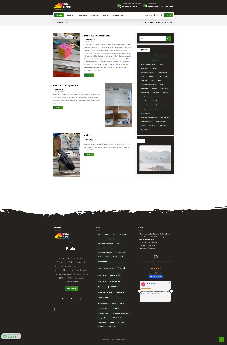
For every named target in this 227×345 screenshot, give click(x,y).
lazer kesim (144, 80)
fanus (161, 64)
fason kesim (144, 68)
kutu (166, 76)
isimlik (159, 76)
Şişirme (143, 125)
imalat (143, 76)
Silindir (157, 105)
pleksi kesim (156, 92)
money (159, 80)
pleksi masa (157, 96)
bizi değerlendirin (155, 276)
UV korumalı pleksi (145, 113)
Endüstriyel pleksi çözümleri (148, 64)
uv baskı (157, 109)
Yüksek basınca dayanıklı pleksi (149, 117)
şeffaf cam (152, 125)
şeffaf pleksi (144, 129)
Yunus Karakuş (151, 283)
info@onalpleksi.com (147, 240)
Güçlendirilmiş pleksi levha (147, 72)
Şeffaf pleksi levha (161, 121)
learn (152, 80)
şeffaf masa (163, 125)
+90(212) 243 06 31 (150, 242)
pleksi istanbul (145, 92)
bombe (150, 56)
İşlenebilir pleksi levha (146, 121)
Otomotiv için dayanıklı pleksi (148, 84)
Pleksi (161, 84)
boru (158, 56)
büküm (143, 60)
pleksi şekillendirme (146, 105)
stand (164, 105)
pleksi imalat (164, 88)
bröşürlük (165, 56)
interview (151, 76)
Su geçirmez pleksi (146, 109)
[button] (154, 15)
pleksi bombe (144, 88)
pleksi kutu (166, 92)
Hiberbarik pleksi (163, 72)
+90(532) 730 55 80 (149, 248)
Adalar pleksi (89, 139)
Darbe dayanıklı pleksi (154, 60)
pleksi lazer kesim (145, 96)
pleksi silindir (144, 101)
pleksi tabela (155, 101)
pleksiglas (154, 88)
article (143, 56)
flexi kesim (154, 68)
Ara (168, 38)
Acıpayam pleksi (90, 39)
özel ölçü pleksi (165, 117)
